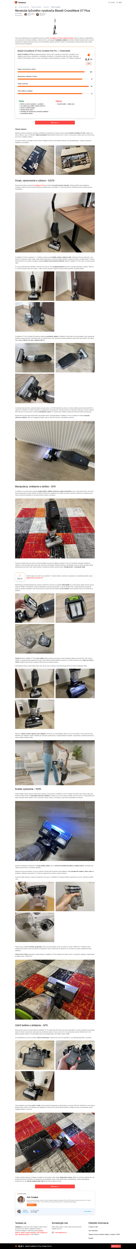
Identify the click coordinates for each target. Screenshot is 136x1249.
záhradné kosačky (24, 1234)
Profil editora (87, 1211)
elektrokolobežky (31, 1232)
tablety (23, 1232)
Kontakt (91, 1238)
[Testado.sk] (20, 2)
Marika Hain (26, 1212)
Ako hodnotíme (93, 1230)
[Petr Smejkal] (21, 1200)
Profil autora (31, 1204)
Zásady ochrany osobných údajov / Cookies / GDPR (104, 1234)
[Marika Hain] (19, 1211)
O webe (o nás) (93, 1227)
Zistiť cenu (54, 122)
